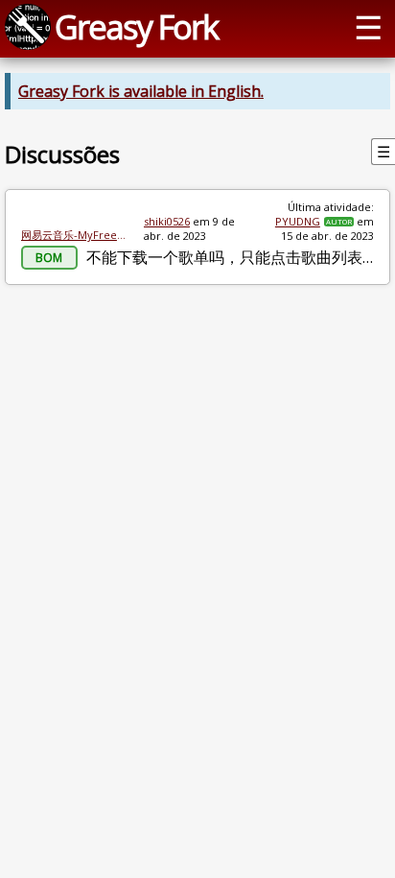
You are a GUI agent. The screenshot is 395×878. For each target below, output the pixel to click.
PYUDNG (297, 221)
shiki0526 (167, 221)
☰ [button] (368, 26)
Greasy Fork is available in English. (141, 91)
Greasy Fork (136, 26)
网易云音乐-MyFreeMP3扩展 (74, 234)
